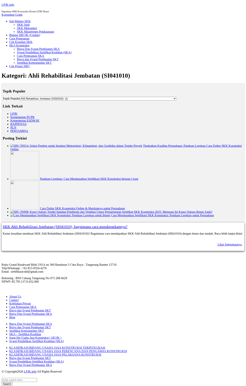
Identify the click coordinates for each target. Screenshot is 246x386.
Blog (12, 317)
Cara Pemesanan (19, 38)
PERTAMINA (19, 131)
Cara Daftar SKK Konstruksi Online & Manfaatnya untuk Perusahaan (82, 208)
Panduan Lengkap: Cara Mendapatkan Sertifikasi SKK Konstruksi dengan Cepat (89, 178)
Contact (14, 300)
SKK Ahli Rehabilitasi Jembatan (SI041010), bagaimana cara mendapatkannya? (65, 226)
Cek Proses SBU (19, 66)
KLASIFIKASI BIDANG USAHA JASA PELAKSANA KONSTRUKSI (55, 354)
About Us (15, 296)
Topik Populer (11, 98)
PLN (13, 127)
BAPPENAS (18, 124)
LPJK (13, 113)
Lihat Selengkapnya (230, 244)
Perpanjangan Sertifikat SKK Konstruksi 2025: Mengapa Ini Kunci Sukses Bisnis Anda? (158, 211)
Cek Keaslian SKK (21, 42)
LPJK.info (8, 4)
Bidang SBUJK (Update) (24, 35)
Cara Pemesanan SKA (30, 55)
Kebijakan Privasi (20, 303)
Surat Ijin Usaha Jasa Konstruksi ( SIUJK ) (35, 337)
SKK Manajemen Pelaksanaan (35, 31)
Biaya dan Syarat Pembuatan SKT (38, 59)
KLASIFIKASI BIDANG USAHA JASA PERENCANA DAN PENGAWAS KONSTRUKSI (68, 351)
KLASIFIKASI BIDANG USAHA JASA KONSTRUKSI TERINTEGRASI (57, 347)
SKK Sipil (23, 24)
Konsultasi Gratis (12, 14)
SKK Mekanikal (27, 28)
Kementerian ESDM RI (24, 120)
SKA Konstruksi (19, 45)
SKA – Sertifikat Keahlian (25, 334)
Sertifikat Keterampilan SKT (34, 62)
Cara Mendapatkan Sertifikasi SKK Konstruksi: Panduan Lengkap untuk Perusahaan (162, 215)
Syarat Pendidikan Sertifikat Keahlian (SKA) (44, 52)
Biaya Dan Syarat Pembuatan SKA (38, 49)
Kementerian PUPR (22, 117)
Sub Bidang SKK (20, 21)
